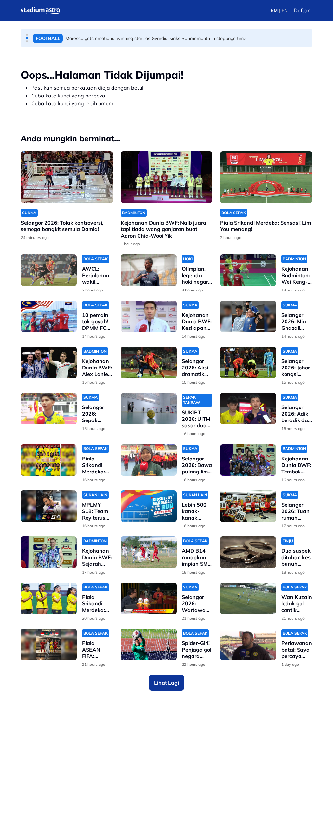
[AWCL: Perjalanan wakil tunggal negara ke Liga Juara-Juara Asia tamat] (49, 270)
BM (274, 10)
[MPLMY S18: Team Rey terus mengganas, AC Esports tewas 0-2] (49, 506)
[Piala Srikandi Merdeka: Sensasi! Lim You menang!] (266, 177)
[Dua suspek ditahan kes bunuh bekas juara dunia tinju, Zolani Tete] (248, 552)
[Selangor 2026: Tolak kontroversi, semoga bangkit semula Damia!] (67, 177)
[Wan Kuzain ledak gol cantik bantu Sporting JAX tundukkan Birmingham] (248, 598)
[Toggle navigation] (322, 10)
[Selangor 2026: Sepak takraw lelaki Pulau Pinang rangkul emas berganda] (49, 408)
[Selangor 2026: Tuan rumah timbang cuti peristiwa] (248, 506)
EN (284, 10)
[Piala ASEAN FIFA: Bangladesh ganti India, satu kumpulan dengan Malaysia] (49, 644)
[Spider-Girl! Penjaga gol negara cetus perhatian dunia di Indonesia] (149, 644)
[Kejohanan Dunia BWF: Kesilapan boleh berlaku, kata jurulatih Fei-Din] (149, 316)
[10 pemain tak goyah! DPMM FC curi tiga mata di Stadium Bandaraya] (49, 316)
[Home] (40, 10)
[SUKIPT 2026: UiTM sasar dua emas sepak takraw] (149, 408)
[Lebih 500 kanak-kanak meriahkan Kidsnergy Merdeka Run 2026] (149, 506)
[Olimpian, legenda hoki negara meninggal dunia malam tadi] (149, 270)
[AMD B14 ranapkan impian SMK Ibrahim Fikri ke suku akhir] (149, 552)
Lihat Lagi (166, 682)
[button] (27, 35)
